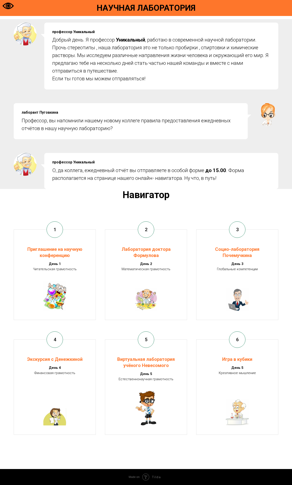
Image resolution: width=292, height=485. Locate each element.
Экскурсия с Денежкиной (55, 359)
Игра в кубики (237, 359)
